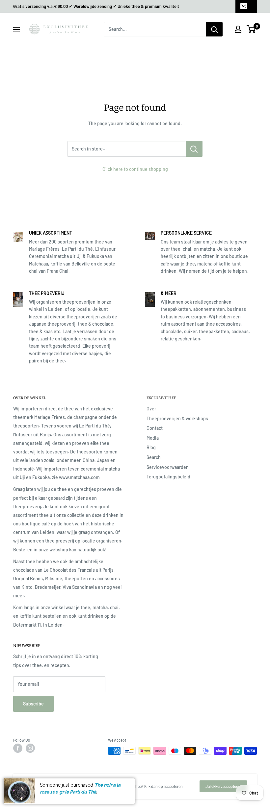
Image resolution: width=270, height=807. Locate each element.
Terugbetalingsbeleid (168, 476)
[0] (251, 29)
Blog (151, 447)
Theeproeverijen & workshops (177, 418)
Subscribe (33, 703)
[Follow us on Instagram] (30, 748)
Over (151, 408)
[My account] (238, 29)
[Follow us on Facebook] (17, 748)
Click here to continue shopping (135, 169)
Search (154, 457)
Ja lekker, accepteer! (223, 786)
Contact (155, 428)
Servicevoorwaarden (168, 467)
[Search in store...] (194, 149)
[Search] (214, 29)
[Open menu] (16, 29)
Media (153, 438)
